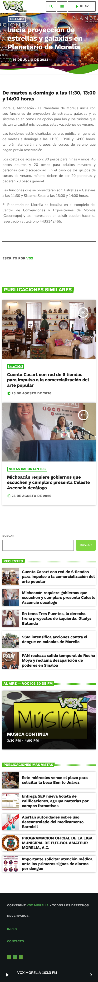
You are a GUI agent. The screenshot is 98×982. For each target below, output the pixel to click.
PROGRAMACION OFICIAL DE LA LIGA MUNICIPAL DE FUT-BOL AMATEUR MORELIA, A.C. (57, 843)
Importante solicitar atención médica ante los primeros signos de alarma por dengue (57, 864)
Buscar (8, 535)
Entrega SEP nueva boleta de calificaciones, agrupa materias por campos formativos (55, 801)
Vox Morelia (38, 905)
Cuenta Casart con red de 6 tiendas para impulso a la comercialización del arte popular (48, 380)
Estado (17, 19)
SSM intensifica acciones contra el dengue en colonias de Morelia (54, 639)
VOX (29, 258)
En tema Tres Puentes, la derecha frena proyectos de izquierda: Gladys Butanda (56, 618)
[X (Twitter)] (9, 957)
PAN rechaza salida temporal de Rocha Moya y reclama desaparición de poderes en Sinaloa (58, 660)
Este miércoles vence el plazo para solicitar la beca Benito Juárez (55, 780)
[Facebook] (21, 957)
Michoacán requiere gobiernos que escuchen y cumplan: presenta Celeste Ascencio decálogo (48, 482)
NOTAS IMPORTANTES (27, 469)
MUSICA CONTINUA (28, 734)
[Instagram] (15, 957)
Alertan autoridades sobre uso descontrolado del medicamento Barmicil (52, 822)
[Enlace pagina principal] (14, 6)
